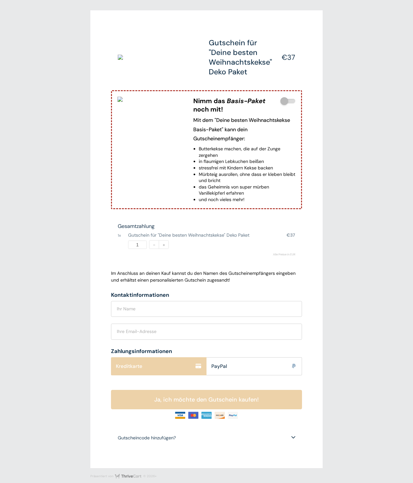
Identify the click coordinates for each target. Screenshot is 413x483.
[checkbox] (288, 101)
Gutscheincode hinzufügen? (147, 438)
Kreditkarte (129, 366)
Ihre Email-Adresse (136, 331)
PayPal (219, 366)
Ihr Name (126, 309)
